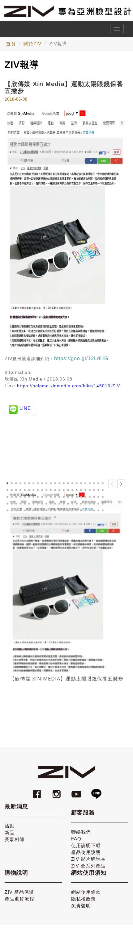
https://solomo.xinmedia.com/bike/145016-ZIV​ (68, 385)
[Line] (96, 791)
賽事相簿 (14, 839)
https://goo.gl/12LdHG (81, 358)
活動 (10, 825)
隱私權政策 (83, 898)
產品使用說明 (86, 852)
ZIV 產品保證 (19, 892)
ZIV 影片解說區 (88, 859)
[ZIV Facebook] (38, 791)
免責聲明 (81, 905)
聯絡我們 (81, 831)
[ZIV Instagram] (56, 791)
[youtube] (77, 791)
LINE (25, 408)
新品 (10, 832)
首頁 (11, 43)
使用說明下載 (86, 845)
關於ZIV (32, 43)
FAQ (76, 838)
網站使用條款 (86, 892)
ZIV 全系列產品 (88, 865)
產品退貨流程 (19, 898)
